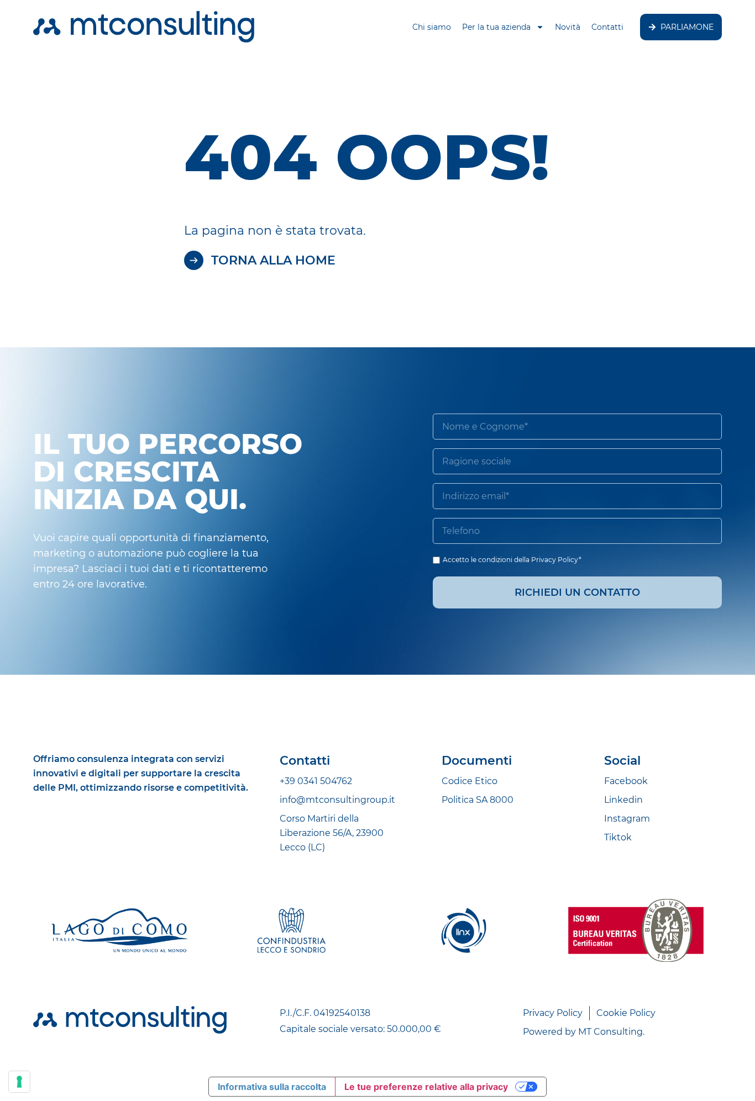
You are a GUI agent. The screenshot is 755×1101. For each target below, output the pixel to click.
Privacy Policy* (556, 559)
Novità (567, 27)
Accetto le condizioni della (512, 559)
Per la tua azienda (496, 27)
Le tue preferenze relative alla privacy (426, 1086)
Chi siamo (431, 27)
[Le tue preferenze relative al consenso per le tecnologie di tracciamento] (19, 1081)
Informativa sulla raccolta (272, 1086)
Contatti (607, 27)
